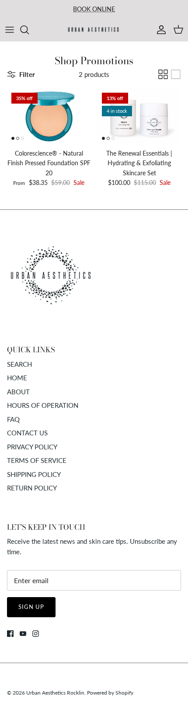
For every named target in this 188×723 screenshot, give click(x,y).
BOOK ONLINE (94, 9)
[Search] (28, 29)
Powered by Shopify (110, 692)
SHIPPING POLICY (34, 474)
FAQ (13, 419)
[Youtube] (23, 633)
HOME (17, 378)
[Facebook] (10, 633)
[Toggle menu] (9, 29)
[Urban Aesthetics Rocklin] (94, 30)
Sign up (31, 606)
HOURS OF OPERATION (42, 405)
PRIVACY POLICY (32, 447)
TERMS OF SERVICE (36, 460)
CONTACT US (27, 433)
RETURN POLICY (32, 488)
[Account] (159, 29)
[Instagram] (35, 633)
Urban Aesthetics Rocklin (55, 692)
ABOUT (18, 392)
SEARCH (19, 364)
